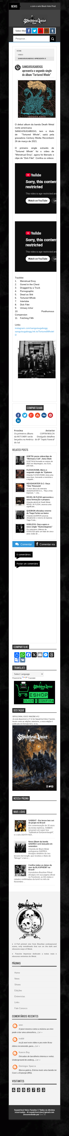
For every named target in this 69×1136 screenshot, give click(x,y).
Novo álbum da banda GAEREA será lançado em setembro (40, 844)
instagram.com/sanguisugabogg (31, 328)
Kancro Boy (24, 1052)
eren (21, 1025)
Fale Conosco (20, 1008)
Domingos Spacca (27, 1066)
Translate (31, 678)
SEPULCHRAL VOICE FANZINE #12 (25, 716)
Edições (18, 990)
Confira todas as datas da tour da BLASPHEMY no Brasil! (40, 867)
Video (20, 55)
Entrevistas (19, 996)
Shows (17, 984)
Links (16, 1002)
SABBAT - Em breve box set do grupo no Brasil (41, 821)
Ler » (40, 1032)
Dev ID (43, 1114)
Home (17, 973)
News (17, 978)
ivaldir (21, 1038)
